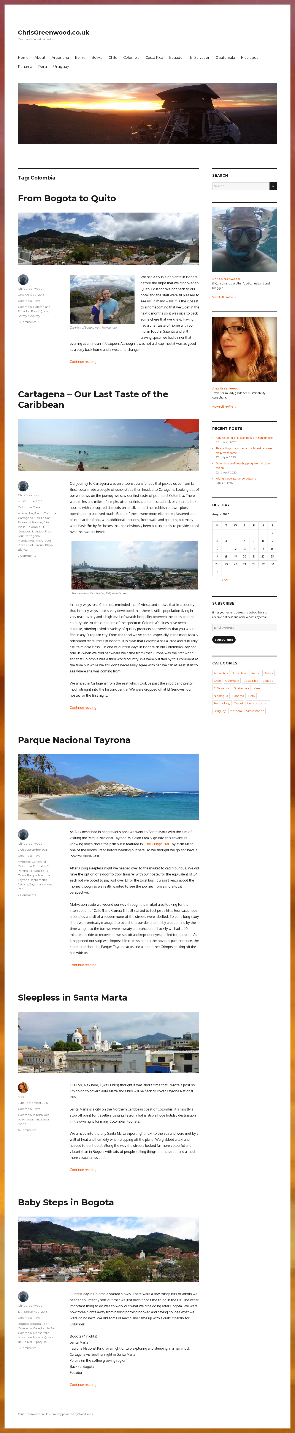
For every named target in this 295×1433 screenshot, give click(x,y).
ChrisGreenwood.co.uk (53, 32)
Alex (21, 1096)
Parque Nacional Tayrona (74, 740)
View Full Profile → (224, 297)
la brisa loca (41, 1115)
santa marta (38, 880)
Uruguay (61, 67)
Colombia (131, 58)
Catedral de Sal (44, 1328)
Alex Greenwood (225, 388)
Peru (42, 67)
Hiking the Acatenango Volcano (236, 478)
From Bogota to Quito (67, 198)
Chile (113, 58)
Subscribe (224, 639)
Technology (222, 703)
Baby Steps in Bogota (66, 1202)
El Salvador (199, 58)
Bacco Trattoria (45, 513)
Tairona (23, 884)
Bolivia (97, 58)
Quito (44, 311)
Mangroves (43, 540)
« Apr (225, 579)
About (40, 58)
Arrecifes (24, 861)
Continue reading (83, 361)
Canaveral (39, 861)
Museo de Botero (30, 1337)
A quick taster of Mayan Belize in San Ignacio (244, 437)
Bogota (23, 1323)
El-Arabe (38, 531)
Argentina (60, 58)
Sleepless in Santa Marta (72, 997)
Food (35, 311)
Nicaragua (250, 58)
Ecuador (176, 58)
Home (23, 58)
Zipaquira (40, 1342)
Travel (37, 300)
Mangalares (26, 540)
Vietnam (236, 711)
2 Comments (27, 555)
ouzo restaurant (29, 1119)
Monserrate (41, 1333)
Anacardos (25, 513)
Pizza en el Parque (31, 545)
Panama (25, 67)
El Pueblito (36, 870)
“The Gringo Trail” (157, 844)
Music (258, 688)
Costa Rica (154, 58)
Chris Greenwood (30, 288)
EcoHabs (39, 866)
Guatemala (225, 58)
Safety (22, 316)
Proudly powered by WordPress (72, 1414)
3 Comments (27, 322)
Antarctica (221, 673)
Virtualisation (255, 711)
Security (34, 316)
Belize (80, 58)
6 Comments (27, 1130)
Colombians (41, 306)
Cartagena (25, 518)
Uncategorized (257, 703)
